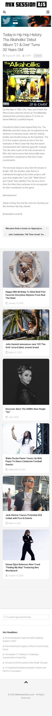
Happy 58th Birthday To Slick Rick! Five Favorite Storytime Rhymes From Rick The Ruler (26, 295)
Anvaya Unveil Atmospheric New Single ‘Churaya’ (26, 663)
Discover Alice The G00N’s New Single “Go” (25, 410)
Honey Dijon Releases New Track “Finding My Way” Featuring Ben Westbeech (23, 567)
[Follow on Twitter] (26, 21)
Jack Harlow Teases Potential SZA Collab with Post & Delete (24, 517)
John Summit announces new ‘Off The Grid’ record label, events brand (25, 346)
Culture (38, 55)
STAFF (28, 55)
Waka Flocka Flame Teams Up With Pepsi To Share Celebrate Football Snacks (24, 461)
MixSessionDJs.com (24, 694)
